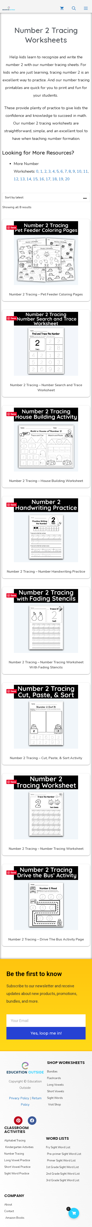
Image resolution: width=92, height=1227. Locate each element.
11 (85, 171)
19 (61, 179)
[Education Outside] (8, 8)
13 (22, 179)
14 (29, 179)
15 (35, 179)
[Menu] (86, 8)
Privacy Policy (19, 1098)
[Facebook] (32, 1120)
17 (48, 179)
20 (67, 179)
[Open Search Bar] (74, 8)
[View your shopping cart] (62, 8)
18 (54, 179)
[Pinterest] (18, 1120)
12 (16, 179)
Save (13, 227)
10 (79, 171)
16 (41, 179)
